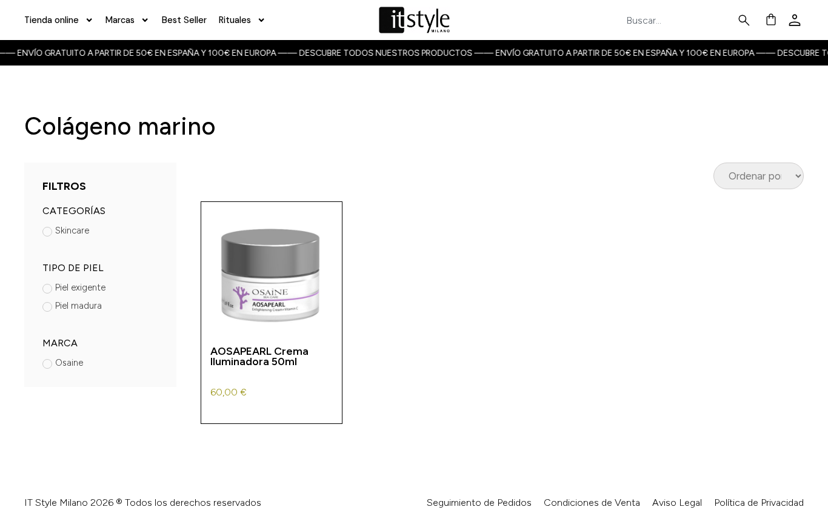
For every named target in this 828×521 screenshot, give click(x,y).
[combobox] (681, 20)
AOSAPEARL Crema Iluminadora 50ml (259, 356)
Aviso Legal (677, 502)
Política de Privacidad (759, 502)
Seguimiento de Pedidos (479, 502)
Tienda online (51, 20)
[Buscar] (746, 20)
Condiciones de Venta (592, 502)
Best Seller (184, 20)
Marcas (120, 20)
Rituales (235, 20)
